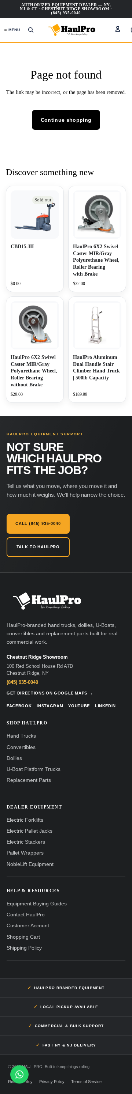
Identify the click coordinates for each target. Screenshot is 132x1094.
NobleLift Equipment (30, 864)
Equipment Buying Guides (37, 903)
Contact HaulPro (26, 914)
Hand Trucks (21, 736)
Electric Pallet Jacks (29, 831)
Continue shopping (66, 120)
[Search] (31, 30)
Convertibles (21, 747)
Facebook (19, 706)
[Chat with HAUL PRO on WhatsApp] (19, 1074)
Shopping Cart (23, 937)
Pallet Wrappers (25, 853)
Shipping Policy (24, 948)
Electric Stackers (26, 842)
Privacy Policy (52, 1081)
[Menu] (12, 30)
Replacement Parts (29, 780)
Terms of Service (86, 1081)
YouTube (79, 706)
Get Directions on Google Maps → (50, 693)
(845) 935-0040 (22, 682)
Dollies (14, 758)
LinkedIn (105, 706)
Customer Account (28, 925)
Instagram (50, 706)
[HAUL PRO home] (47, 601)
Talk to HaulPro (38, 547)
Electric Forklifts (25, 820)
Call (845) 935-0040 (38, 523)
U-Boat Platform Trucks (33, 769)
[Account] (118, 29)
